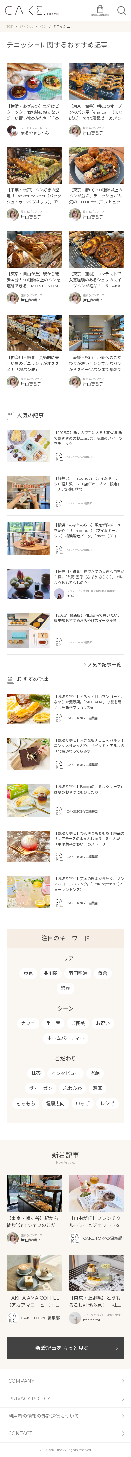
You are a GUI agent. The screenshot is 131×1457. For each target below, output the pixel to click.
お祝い (103, 1023)
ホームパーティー (65, 1038)
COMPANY (21, 1381)
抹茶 (36, 1073)
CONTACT (20, 1433)
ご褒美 (78, 1023)
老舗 (95, 1073)
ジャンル (26, 26)
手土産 (53, 1023)
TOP (10, 26)
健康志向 (55, 1103)
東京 (28, 973)
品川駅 (51, 973)
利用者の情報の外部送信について (43, 1416)
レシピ (107, 1103)
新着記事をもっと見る (62, 1348)
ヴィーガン (40, 1088)
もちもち (25, 1103)
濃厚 (97, 1088)
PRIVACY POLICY (29, 1399)
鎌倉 (102, 973)
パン (43, 26)
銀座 (65, 988)
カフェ (28, 1023)
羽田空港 (78, 973)
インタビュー (65, 1073)
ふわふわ (72, 1088)
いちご (83, 1103)
